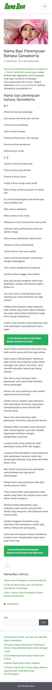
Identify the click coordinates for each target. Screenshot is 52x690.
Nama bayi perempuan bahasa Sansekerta (25, 69)
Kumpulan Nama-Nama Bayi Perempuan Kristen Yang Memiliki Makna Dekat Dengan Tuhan (26, 648)
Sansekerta (13, 604)
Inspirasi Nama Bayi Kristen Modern (22, 663)
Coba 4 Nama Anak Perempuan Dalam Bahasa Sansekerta (23, 594)
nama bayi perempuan (25, 85)
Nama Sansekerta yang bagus (22, 72)
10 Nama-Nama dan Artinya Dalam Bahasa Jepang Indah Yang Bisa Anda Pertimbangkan (26, 670)
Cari (6, 617)
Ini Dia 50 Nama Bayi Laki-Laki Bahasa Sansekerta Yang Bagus (23, 586)
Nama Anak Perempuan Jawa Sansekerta (25, 580)
